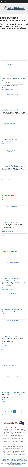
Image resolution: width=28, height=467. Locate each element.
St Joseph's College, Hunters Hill (13, 392)
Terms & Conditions (18, 459)
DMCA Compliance (11, 460)
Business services (6, 258)
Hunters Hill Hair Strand (10, 139)
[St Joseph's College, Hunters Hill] (14, 383)
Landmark (4, 175)
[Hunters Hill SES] (8, 186)
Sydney (3, 173)
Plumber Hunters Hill (9, 251)
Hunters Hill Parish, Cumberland (13, 166)
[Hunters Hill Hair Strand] (10, 129)
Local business (5, 145)
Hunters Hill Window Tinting (12, 309)
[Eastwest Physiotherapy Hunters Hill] (14, 69)
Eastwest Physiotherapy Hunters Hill (13, 79)
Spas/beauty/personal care (8, 231)
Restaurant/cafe (5, 119)
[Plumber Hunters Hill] (9, 242)
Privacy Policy (10, 459)
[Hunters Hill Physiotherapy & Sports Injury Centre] (14, 268)
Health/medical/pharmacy (7, 89)
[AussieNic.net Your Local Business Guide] (14, 423)
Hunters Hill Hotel (8, 365)
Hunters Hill (4, 87)
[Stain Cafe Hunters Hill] (14, 100)
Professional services (6, 316)
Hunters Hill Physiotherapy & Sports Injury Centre (12, 279)
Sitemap (18, 462)
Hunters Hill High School (10, 336)
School (3, 401)
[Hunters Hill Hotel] (8, 356)
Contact (13, 462)
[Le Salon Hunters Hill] (14, 212)
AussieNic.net (4, 2)
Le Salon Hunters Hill (9, 222)
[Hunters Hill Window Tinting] (11, 300)
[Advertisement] (14, 45)
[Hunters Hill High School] (14, 326)
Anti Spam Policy (19, 460)
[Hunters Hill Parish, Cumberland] (14, 156)
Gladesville (4, 199)
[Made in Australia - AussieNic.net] (14, 8)
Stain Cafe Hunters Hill (10, 110)
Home (4, 459)
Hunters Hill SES (8, 195)
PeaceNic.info (19, 464)
